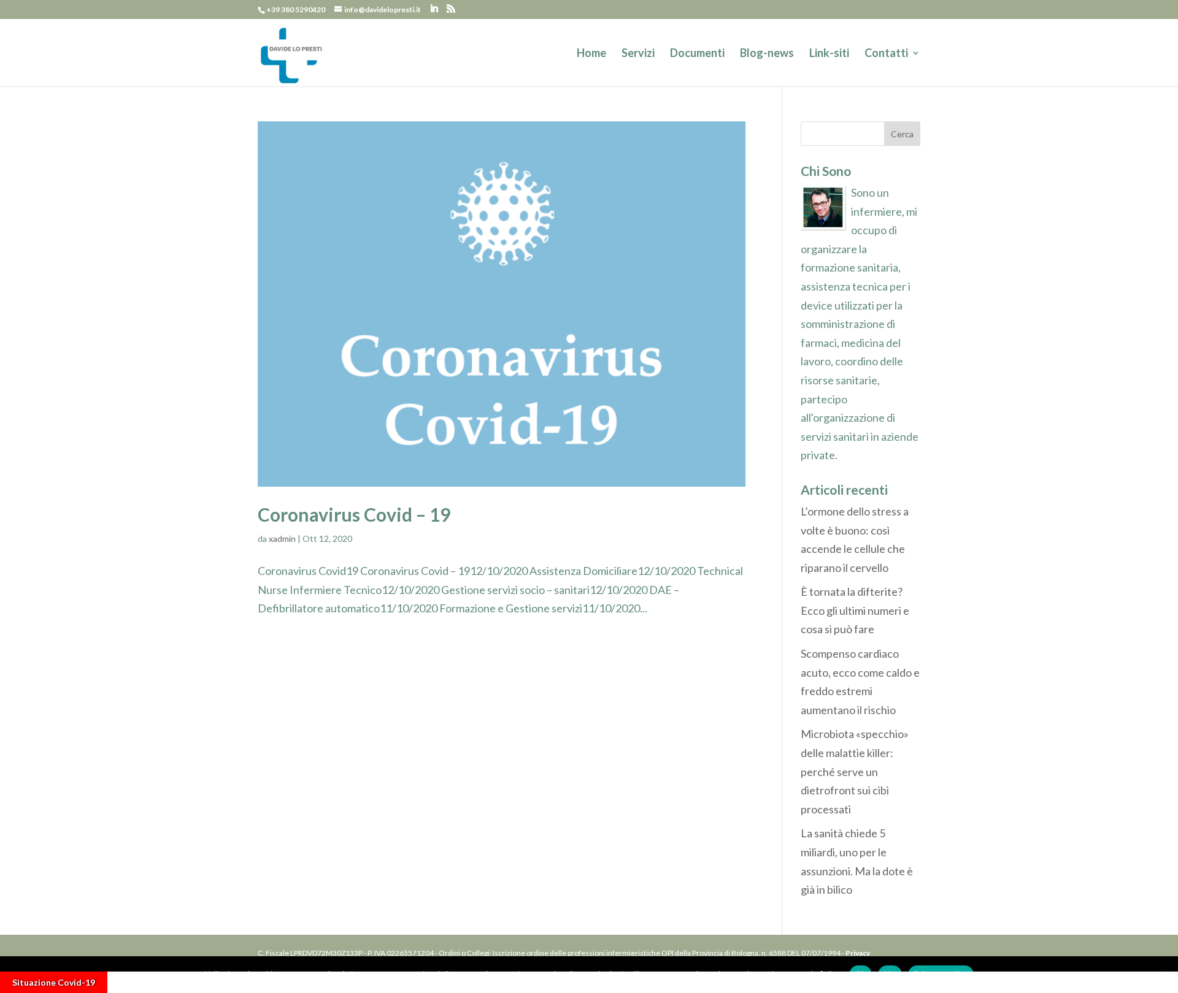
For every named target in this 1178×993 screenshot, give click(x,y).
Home (591, 53)
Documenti (697, 53)
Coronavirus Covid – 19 (354, 514)
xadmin (282, 538)
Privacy (857, 952)
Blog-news (767, 53)
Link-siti (829, 53)
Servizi (638, 53)
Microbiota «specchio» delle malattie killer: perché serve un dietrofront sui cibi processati (855, 771)
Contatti (886, 53)
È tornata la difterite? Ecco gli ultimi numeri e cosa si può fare (855, 610)
